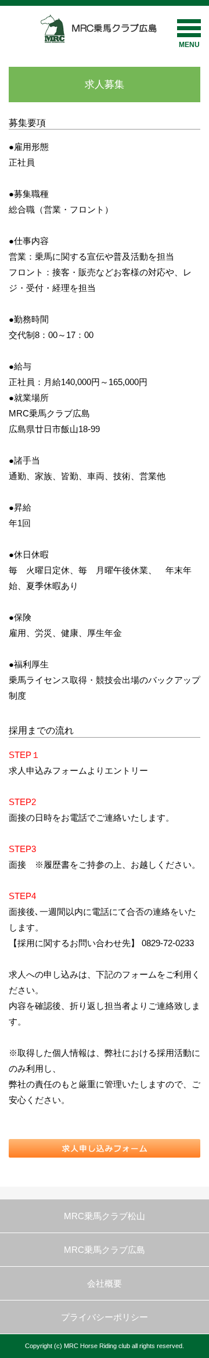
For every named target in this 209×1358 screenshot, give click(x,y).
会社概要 (104, 1283)
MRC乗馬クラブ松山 (104, 1216)
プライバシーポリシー (104, 1317)
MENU (189, 45)
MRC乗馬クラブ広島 (104, 1250)
